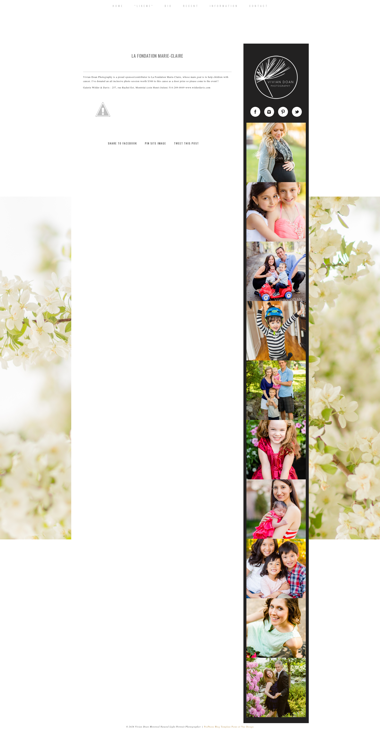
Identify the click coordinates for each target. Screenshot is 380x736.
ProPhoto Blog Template (217, 726)
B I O (168, 6)
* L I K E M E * (143, 6)
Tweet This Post (186, 143)
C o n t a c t (258, 6)
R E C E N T (190, 6)
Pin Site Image (155, 143)
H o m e (118, 6)
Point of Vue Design (243, 726)
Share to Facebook (122, 143)
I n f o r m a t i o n (223, 6)
